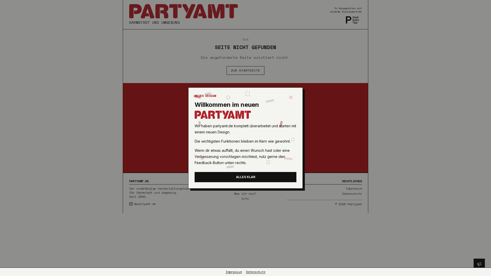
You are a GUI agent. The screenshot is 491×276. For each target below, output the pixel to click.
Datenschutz (255, 272)
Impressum (234, 272)
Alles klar (245, 177)
